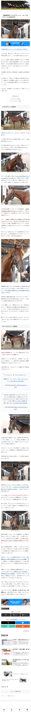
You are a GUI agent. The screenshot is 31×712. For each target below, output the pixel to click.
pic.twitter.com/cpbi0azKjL (17, 381)
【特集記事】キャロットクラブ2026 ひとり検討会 (14, 49)
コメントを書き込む (15, 691)
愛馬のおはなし (6, 608)
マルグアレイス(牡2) (15, 99)
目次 (13, 96)
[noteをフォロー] (8, 626)
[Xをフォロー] (8, 622)
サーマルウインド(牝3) (16, 101)
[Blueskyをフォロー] (23, 622)
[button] (15, 614)
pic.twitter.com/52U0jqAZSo (20, 403)
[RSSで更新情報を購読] (23, 626)
